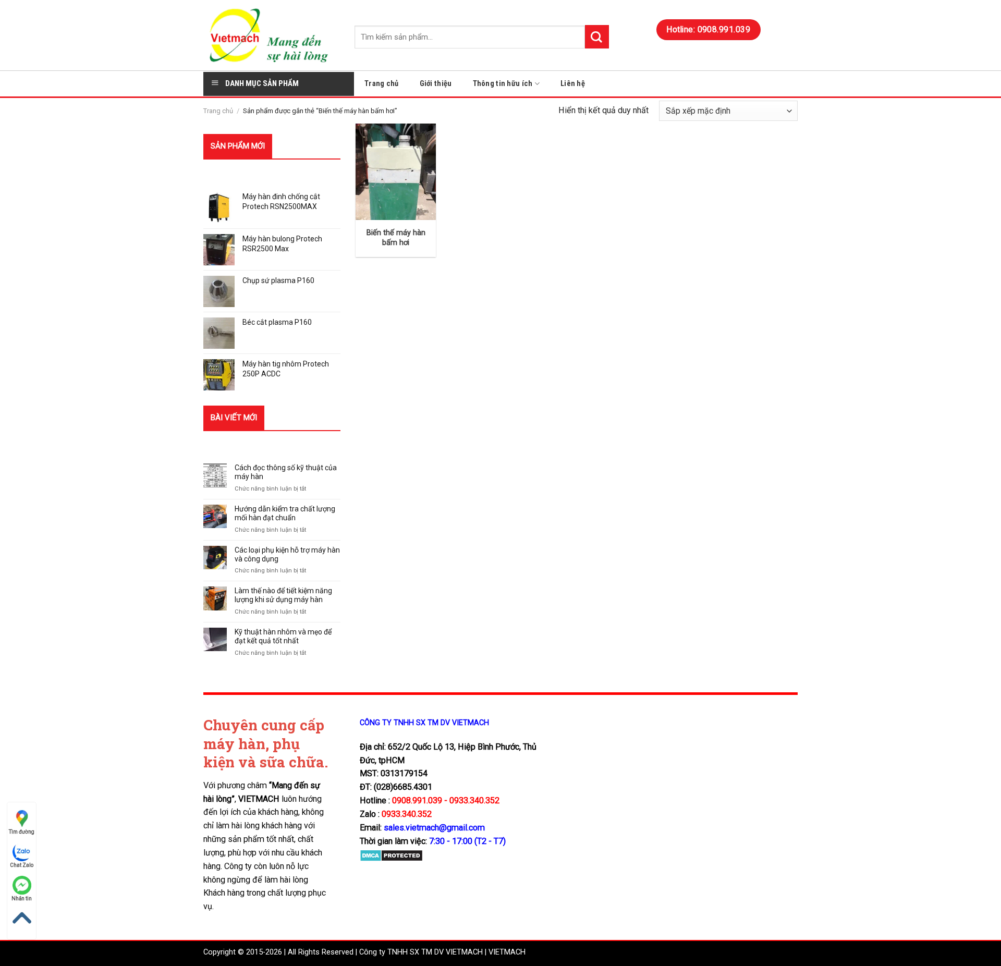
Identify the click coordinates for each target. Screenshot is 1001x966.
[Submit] (597, 36)
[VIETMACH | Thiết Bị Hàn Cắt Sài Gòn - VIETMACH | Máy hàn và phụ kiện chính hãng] (271, 35)
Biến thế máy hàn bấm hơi (396, 237)
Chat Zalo (21, 865)
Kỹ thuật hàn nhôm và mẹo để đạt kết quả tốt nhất (283, 636)
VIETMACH (507, 952)
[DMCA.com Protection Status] (391, 854)
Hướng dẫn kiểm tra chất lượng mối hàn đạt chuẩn (285, 513)
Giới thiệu (436, 83)
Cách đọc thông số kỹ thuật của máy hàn (286, 472)
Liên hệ (572, 83)
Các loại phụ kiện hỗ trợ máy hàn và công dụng (287, 554)
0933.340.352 (407, 814)
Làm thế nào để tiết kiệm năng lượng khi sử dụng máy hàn (283, 595)
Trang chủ (381, 83)
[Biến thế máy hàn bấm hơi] (396, 171)
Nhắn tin (21, 898)
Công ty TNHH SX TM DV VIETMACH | (422, 952)
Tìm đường (21, 832)
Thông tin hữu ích (503, 83)
